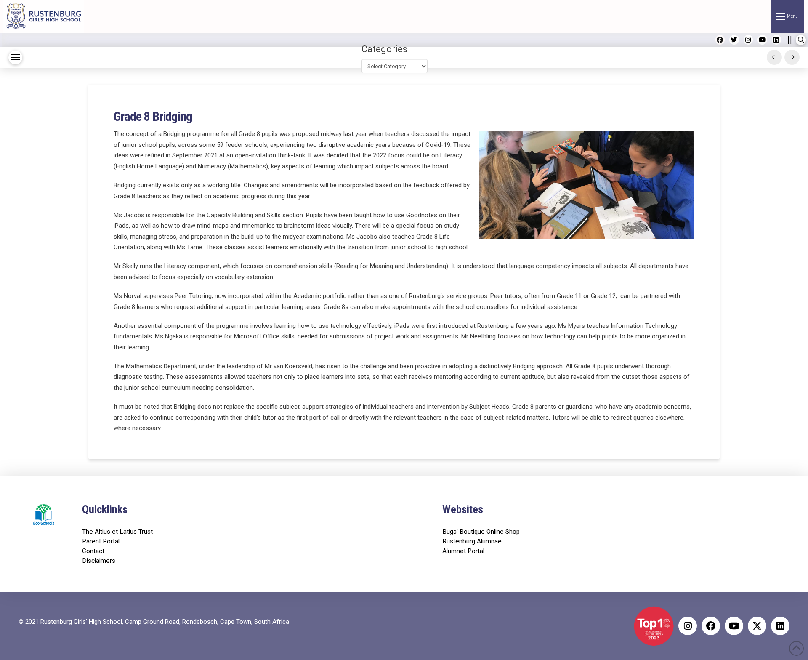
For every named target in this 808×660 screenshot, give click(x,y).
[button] (788, 16)
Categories (384, 49)
